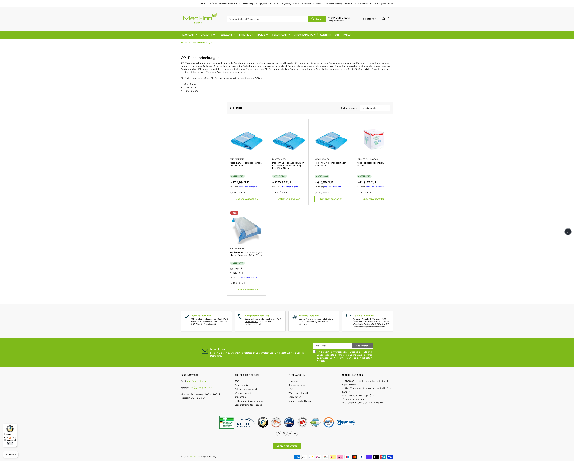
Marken (347, 35)
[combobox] (276, 19)
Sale (337, 35)
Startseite (185, 42)
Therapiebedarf (279, 35)
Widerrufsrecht (243, 393)
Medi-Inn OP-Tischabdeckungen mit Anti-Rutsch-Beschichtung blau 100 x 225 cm (288, 165)
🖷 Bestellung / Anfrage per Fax (358, 3)
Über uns (293, 381)
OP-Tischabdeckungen (202, 42)
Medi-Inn (192, 456)
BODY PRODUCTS (237, 159)
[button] (568, 231)
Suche (318, 18)
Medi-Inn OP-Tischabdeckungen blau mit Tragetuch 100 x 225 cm (246, 253)
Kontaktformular (297, 385)
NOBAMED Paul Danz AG (367, 159)
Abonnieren (362, 345)
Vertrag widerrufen (287, 445)
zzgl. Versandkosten (248, 187)
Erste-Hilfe (245, 35)
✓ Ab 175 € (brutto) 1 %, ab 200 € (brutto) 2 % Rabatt (297, 3)
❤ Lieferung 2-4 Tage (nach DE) (257, 3)
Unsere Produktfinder (299, 400)
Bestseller (325, 35)
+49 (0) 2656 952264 (201, 387)
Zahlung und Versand (246, 389)
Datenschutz (241, 385)
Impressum (240, 396)
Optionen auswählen (247, 198)
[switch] (10, 443)
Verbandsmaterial (303, 35)
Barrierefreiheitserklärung (248, 404)
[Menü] (15, 425)
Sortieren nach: (349, 107)
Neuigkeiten (294, 396)
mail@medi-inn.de (253, 324)
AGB (237, 381)
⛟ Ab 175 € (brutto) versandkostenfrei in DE (220, 3)
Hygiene (261, 35)
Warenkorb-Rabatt (298, 393)
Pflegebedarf (226, 35)
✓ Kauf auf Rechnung (333, 3)
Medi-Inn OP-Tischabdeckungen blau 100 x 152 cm (330, 164)
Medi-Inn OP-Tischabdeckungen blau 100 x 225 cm (246, 164)
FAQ (290, 389)
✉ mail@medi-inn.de (384, 3)
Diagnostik (206, 35)
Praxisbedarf (187, 35)
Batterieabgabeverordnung (249, 400)
